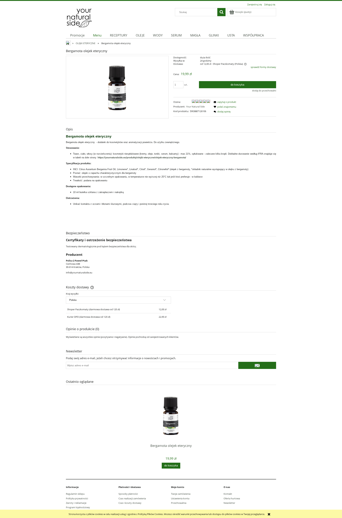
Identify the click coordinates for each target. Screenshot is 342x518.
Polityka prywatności (77, 498)
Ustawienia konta (180, 498)
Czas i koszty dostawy (129, 502)
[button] (224, 102)
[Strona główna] (79, 17)
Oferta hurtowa (232, 498)
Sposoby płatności (128, 493)
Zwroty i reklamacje (76, 502)
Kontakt (228, 493)
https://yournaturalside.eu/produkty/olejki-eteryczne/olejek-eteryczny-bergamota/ (142, 157)
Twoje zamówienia (180, 493)
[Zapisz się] (257, 365)
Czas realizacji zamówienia (132, 498)
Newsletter (229, 502)
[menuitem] (77, 35)
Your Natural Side (195, 106)
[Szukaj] (221, 12)
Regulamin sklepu (75, 493)
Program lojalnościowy (78, 507)
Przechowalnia (178, 502)
